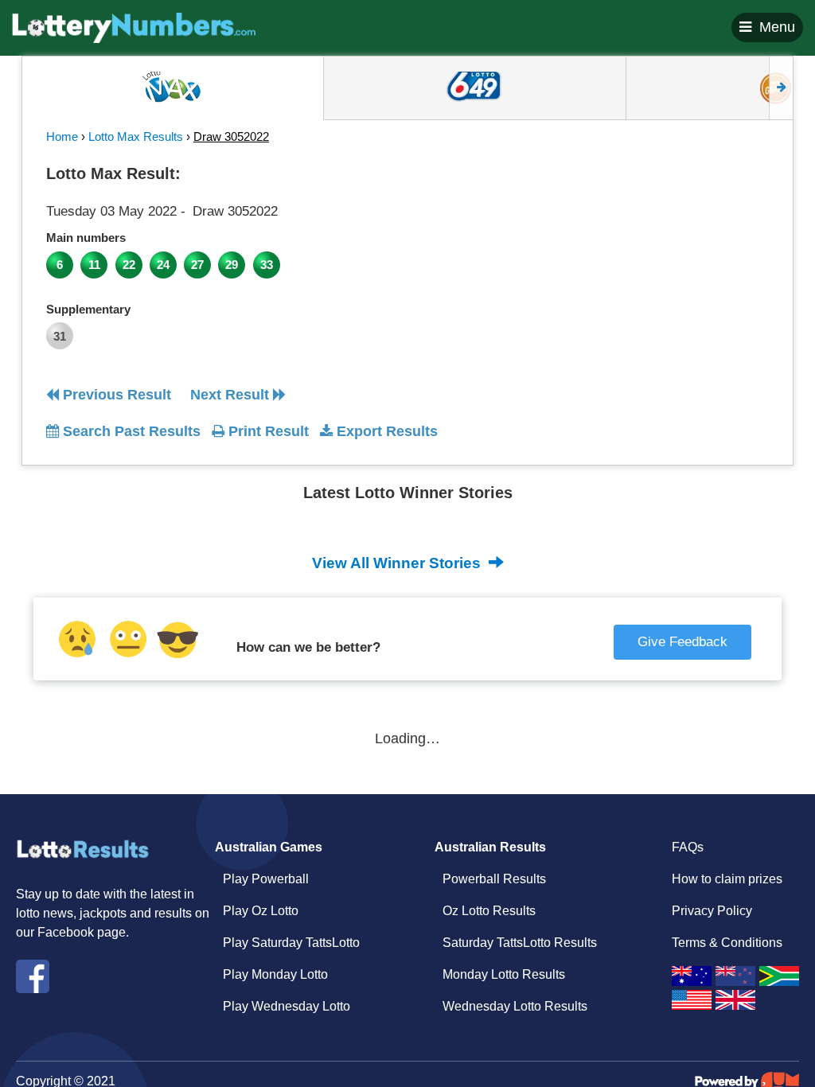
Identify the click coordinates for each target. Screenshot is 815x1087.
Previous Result (115, 395)
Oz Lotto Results (489, 911)
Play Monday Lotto (275, 974)
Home (62, 136)
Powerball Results (494, 879)
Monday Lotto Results (504, 974)
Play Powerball (266, 879)
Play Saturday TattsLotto (291, 942)
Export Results (385, 431)
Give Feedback (682, 641)
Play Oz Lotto (260, 911)
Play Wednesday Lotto (286, 1006)
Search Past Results (130, 431)
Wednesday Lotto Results (515, 1006)
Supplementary (88, 309)
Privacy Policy (712, 911)
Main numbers (86, 237)
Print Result (266, 431)
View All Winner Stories (398, 563)
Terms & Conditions (727, 942)
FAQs (688, 847)
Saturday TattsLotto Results (520, 942)
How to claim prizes (727, 879)
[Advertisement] (677, 257)
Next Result (231, 395)
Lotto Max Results (135, 136)
